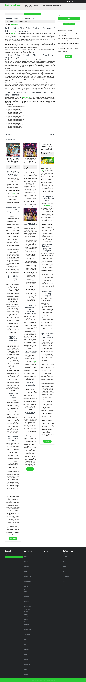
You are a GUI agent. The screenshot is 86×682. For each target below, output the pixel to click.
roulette (64, 563)
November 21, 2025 (46, 152)
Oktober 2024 (27, 609)
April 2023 (26, 646)
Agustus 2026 (27, 553)
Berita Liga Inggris (13, 5)
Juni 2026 (26, 558)
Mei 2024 (26, 614)
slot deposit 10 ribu (15, 51)
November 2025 (27, 576)
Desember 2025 (27, 574)
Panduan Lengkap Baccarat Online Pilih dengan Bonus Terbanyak (30, 160)
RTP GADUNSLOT (46, 205)
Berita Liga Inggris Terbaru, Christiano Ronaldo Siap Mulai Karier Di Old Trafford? (43, 6)
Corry (16, 21)
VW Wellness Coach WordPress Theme (39, 680)
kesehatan (65, 558)
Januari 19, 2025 (28, 166)
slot (63, 571)
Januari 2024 (26, 624)
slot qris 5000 (13, 193)
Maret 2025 (26, 596)
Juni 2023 (26, 641)
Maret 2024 (26, 619)
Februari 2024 (27, 621)
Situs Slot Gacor (27, 97)
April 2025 (26, 594)
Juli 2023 (26, 639)
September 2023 (27, 634)
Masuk (45, 553)
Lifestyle (64, 561)
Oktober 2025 (27, 579)
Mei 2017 (26, 672)
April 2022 (26, 657)
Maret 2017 (26, 674)
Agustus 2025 (27, 584)
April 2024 (26, 616)
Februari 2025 (27, 599)
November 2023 (27, 629)
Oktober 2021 (27, 667)
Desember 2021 (27, 664)
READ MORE (13, 539)
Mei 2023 (26, 644)
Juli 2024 (26, 611)
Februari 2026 (27, 568)
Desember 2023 (27, 626)
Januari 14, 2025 (11, 166)
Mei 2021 (26, 669)
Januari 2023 (26, 654)
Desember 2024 (27, 604)
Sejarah (64, 568)
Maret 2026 (26, 566)
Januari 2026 (26, 571)
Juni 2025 (26, 589)
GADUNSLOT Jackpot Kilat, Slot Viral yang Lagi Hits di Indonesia (47, 147)
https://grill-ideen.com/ (29, 59)
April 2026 (26, 563)
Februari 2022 (27, 662)
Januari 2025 (26, 601)
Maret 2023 (26, 649)
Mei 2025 (26, 591)
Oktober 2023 (27, 631)
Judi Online (65, 556)
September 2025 (27, 581)
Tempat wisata (66, 574)
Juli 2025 (26, 586)
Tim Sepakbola (66, 576)
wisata (64, 581)
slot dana (13, 33)
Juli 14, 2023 (9, 21)
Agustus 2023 (27, 636)
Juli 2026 (26, 556)
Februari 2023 (27, 652)
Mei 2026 (26, 561)
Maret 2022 (26, 659)
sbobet (64, 566)
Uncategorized (19, 14)
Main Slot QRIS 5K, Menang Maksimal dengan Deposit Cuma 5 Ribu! (12, 160)
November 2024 (27, 606)
